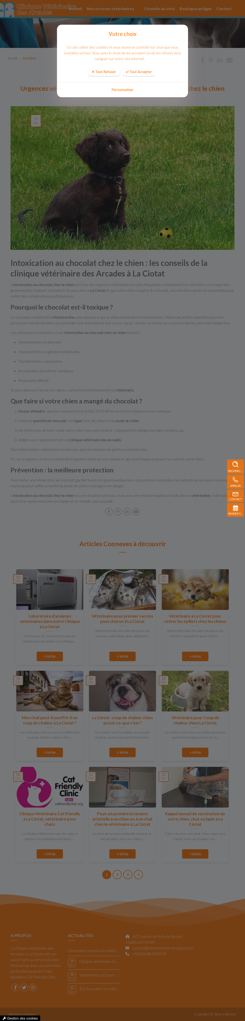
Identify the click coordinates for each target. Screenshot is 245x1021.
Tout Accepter (140, 71)
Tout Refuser (105, 71)
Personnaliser (122, 89)
